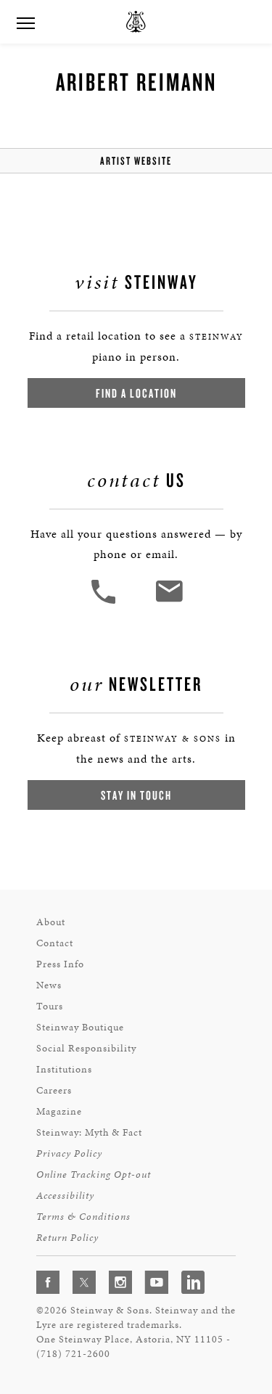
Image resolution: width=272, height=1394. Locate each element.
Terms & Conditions (83, 1216)
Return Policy (67, 1238)
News (49, 985)
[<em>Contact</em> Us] (168, 602)
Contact (54, 943)
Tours (49, 1006)
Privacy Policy (69, 1153)
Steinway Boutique (80, 1027)
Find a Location (136, 393)
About (50, 922)
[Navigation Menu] (25, 22)
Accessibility (65, 1195)
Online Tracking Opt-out (93, 1174)
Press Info (60, 964)
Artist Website (136, 161)
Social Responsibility (86, 1048)
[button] (105, 602)
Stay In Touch (136, 795)
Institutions (64, 1069)
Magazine (59, 1111)
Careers (54, 1090)
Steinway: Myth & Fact (89, 1132)
